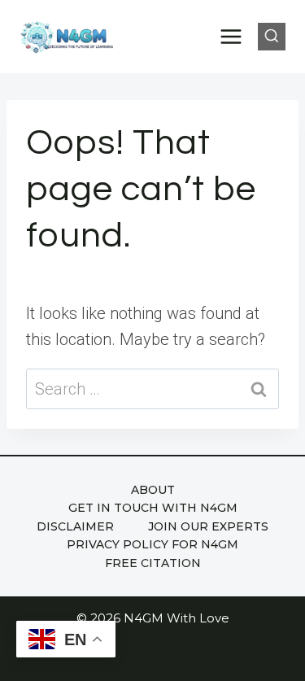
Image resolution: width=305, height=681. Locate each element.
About (153, 489)
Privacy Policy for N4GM (152, 544)
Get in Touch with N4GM (152, 507)
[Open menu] (231, 36)
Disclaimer (75, 526)
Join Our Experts (208, 526)
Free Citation (153, 563)
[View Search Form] (271, 36)
